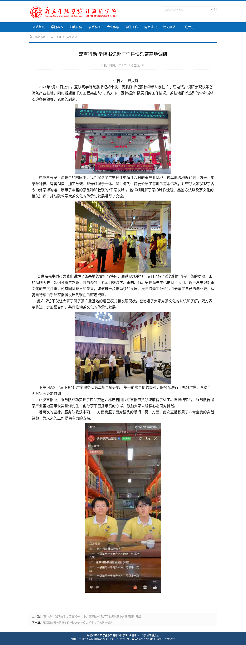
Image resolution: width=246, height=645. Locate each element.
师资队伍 (76, 27)
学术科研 (94, 27)
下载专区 (188, 27)
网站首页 (38, 27)
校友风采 (169, 27)
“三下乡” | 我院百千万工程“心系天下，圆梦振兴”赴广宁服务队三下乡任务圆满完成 (92, 616)
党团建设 (150, 27)
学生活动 (71, 37)
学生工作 (132, 27)
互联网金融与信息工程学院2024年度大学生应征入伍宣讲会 (78, 622)
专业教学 (113, 27)
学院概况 (57, 27)
